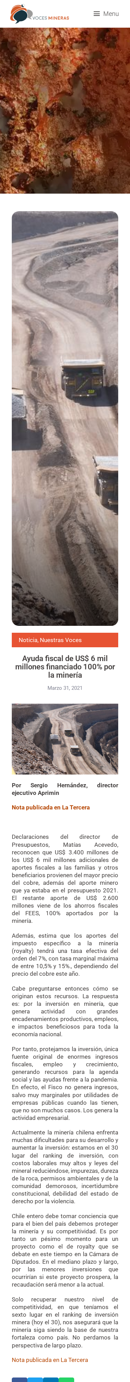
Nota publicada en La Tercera (50, 1359)
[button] (106, 13)
